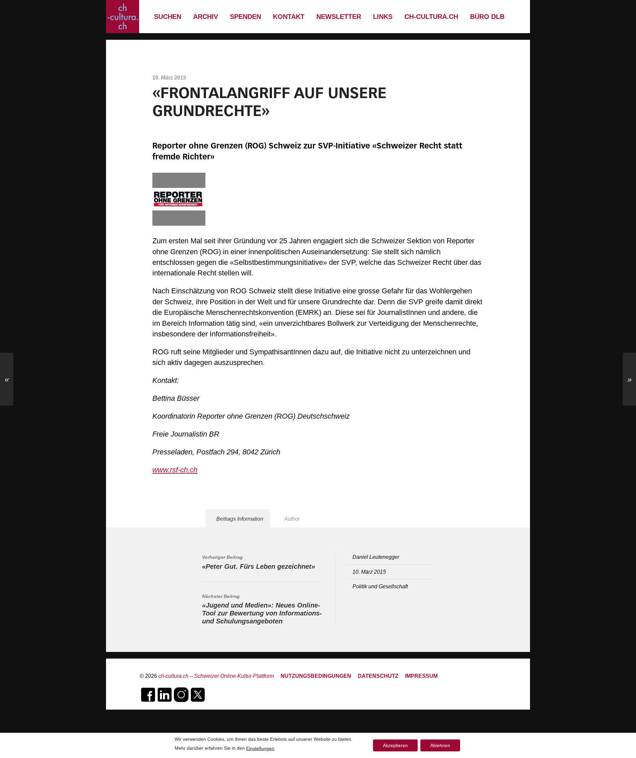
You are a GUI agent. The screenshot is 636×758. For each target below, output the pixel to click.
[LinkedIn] (164, 694)
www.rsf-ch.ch (174, 470)
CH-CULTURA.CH (431, 16)
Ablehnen (440, 745)
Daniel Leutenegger (375, 557)
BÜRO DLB (487, 16)
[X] (197, 694)
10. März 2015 (369, 572)
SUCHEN (167, 16)
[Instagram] (181, 694)
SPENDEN (245, 16)
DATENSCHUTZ (378, 676)
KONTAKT (288, 16)
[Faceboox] (148, 694)
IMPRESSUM (421, 676)
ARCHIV (205, 16)
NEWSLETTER (338, 16)
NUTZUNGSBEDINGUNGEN (316, 676)
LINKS (383, 16)
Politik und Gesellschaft (380, 586)
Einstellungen (260, 748)
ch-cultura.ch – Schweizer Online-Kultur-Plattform (216, 676)
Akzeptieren (395, 745)
